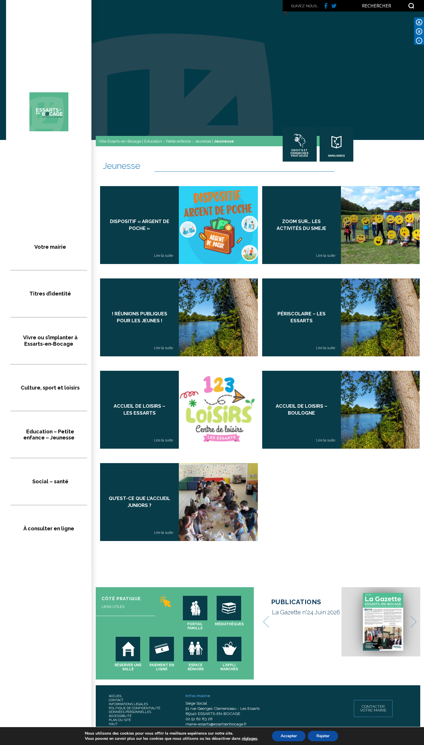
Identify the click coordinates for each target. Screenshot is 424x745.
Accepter (289, 736)
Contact (116, 700)
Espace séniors (195, 667)
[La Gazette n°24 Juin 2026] (383, 622)
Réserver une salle (128, 667)
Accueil (115, 696)
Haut (113, 724)
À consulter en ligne (48, 528)
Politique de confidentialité (134, 708)
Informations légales (128, 704)
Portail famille (195, 626)
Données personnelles (130, 712)
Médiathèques (229, 624)
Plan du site (120, 720)
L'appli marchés (229, 667)
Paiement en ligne (161, 667)
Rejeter (322, 736)
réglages (249, 738)
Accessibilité (120, 716)
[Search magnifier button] (411, 6)
